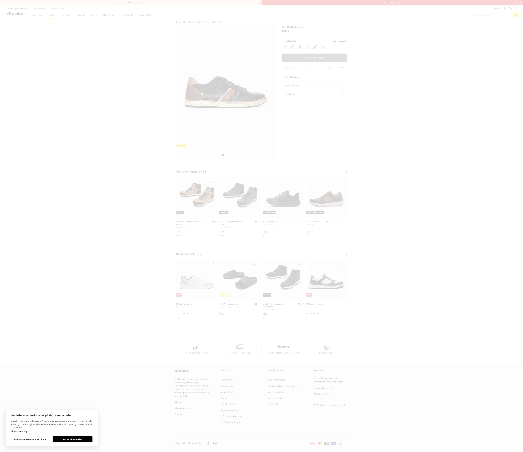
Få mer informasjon (20, 431)
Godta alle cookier (72, 439)
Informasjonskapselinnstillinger (30, 439)
